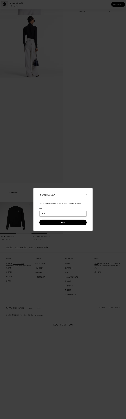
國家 (41, 209)
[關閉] (86, 195)
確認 (63, 222)
